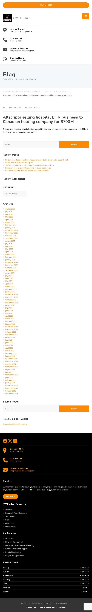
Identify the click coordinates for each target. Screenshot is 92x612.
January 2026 (10, 227)
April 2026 (9, 219)
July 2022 (8, 340)
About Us (8, 510)
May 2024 (9, 281)
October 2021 (10, 364)
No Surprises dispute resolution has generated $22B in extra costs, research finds (37, 160)
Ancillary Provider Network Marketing (19, 545)
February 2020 (10, 380)
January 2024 (10, 292)
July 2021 (8, 372)
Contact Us (9, 523)
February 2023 (10, 321)
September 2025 (11, 238)
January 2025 (10, 259)
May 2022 (9, 345)
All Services (9, 538)
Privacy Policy (10, 526)
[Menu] (85, 16)
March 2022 (9, 351)
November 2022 (11, 329)
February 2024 (10, 289)
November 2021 (11, 361)
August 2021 (10, 369)
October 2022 (10, 332)
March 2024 (9, 286)
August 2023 (10, 305)
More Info (10, 496)
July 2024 (8, 276)
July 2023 (8, 308)
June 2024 (9, 278)
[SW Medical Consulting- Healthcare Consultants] (16, 18)
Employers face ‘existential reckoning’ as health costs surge (28, 168)
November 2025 (11, 233)
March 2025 (9, 254)
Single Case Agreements (14, 555)
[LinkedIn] (15, 442)
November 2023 (11, 297)
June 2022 (9, 342)
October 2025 (10, 235)
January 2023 (10, 324)
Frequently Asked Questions (16, 513)
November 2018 (11, 388)
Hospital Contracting (13, 552)
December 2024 (11, 262)
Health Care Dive (32, 107)
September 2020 (11, 375)
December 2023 (11, 294)
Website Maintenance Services (53, 607)
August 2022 (10, 337)
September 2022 (11, 334)
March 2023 (9, 318)
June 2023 (9, 310)
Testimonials (10, 516)
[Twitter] (10, 442)
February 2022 (10, 353)
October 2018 (10, 391)
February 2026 (10, 225)
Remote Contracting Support (16, 549)
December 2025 (11, 230)
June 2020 (9, 377)
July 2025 (8, 243)
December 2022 (11, 326)
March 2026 (9, 222)
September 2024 (11, 270)
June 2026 (9, 214)
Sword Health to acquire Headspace (19, 162)
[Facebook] (5, 442)
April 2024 (9, 284)
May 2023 (9, 313)
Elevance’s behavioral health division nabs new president (27, 170)
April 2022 (9, 348)
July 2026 (8, 211)
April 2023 (9, 316)
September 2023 (11, 302)
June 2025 (9, 246)
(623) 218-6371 (46, 5)
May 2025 (9, 249)
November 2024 (11, 265)
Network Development (14, 542)
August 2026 (10, 209)
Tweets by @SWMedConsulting (15, 424)
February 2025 (10, 257)
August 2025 (10, 241)
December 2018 (11, 385)
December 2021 (11, 359)
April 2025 (9, 251)
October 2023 (10, 300)
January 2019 (10, 383)
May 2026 (9, 217)
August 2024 (10, 273)
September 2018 (11, 393)
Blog (7, 520)
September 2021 (11, 367)
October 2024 (10, 268)
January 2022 (10, 356)
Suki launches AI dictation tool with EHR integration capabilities (29, 165)
